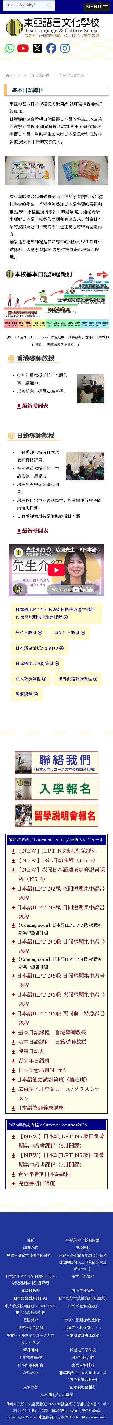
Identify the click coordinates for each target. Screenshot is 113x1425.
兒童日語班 (27, 633)
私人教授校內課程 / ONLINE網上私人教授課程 (30, 1309)
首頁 (30, 1240)
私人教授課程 (29, 679)
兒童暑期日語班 (34, 1183)
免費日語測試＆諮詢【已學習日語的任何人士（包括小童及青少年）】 (83, 1262)
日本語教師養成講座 (39, 1108)
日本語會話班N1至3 (40, 1070)
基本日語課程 (83, 1276)
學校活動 (82, 1248)
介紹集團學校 (30, 1357)
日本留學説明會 (30, 1365)
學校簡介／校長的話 (82, 1240)
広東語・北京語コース (82, 1328)
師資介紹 (30, 1248)
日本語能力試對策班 (35, 664)
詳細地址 (30, 1373)
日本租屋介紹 (83, 1357)
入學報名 (30, 1387)
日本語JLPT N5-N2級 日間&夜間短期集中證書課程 (30, 1280)
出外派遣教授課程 (75, 679)
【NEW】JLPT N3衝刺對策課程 (55, 851)
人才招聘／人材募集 (56, 1395)
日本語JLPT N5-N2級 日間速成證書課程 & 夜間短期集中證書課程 (55, 613)
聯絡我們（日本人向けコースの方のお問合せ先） (83, 1376)
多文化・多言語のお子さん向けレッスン (30, 1339)
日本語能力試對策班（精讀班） (52, 1079)
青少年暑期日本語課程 (42, 1174)
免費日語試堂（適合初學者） (30, 1255)
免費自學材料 (83, 1365)
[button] (49, 6)
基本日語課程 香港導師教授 (50, 1032)
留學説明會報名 (83, 1387)
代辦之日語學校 (83, 1350)
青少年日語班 (67, 633)
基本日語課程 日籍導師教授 (50, 1042)
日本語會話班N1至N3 (37, 648)
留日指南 (30, 1350)
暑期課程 (25, 694)
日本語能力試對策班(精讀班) (83, 1298)
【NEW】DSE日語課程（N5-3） (56, 860)
